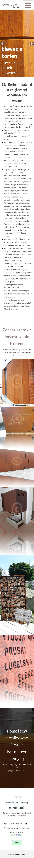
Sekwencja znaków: (16, 832)
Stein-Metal (10, 5)
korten (16, 7)
